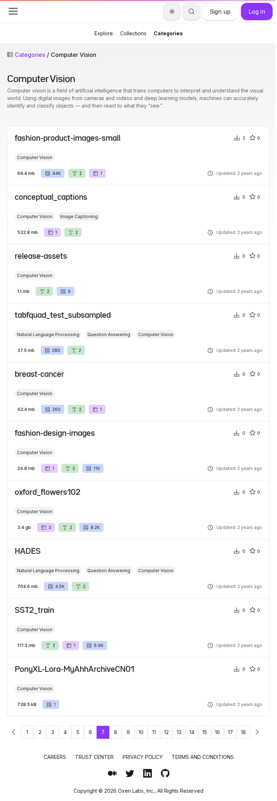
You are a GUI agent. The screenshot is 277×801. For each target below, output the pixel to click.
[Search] (192, 11)
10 (141, 732)
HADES (28, 551)
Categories (168, 33)
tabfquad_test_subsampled (63, 315)
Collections (133, 33)
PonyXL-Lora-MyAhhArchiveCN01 (74, 669)
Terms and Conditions (203, 757)
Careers (55, 757)
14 (191, 732)
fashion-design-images (55, 433)
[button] (13, 11)
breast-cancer (39, 374)
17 (230, 732)
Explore (103, 33)
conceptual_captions (51, 197)
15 (204, 732)
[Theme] (172, 11)
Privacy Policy (143, 757)
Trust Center (94, 757)
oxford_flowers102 (47, 492)
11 (154, 732)
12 (166, 732)
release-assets (41, 256)
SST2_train (34, 610)
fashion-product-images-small (67, 137)
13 (179, 732)
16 (217, 732)
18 (243, 732)
